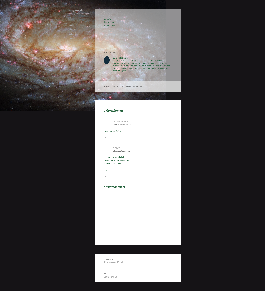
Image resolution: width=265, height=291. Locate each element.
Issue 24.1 (138, 86)
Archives (72, 30)
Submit (71, 38)
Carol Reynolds (125, 86)
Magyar (116, 147)
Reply (107, 137)
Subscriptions (74, 34)
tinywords (76, 10)
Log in (71, 50)
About (71, 25)
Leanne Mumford (121, 121)
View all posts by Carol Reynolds (139, 71)
